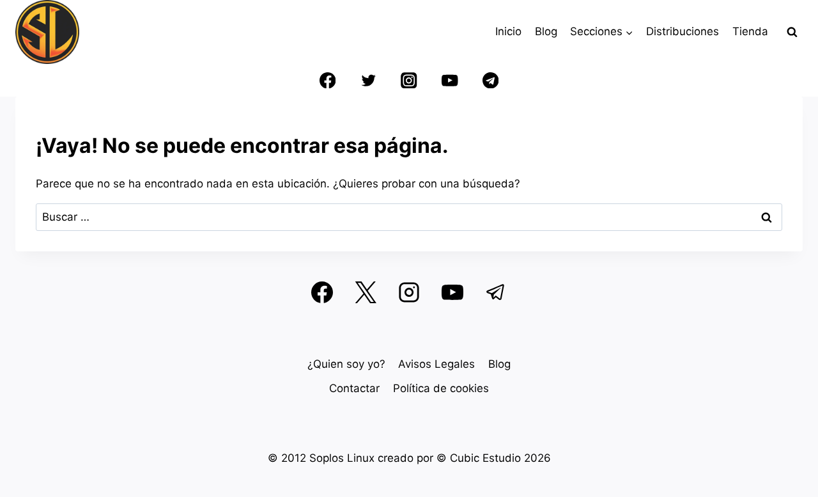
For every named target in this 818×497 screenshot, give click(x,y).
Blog (546, 31)
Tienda (750, 31)
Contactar (354, 388)
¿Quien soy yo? (346, 364)
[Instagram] (409, 80)
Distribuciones (682, 31)
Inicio (508, 31)
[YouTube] (449, 80)
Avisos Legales (436, 364)
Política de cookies (441, 388)
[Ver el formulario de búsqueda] (792, 32)
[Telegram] (490, 80)
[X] (365, 292)
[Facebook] (327, 80)
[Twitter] (368, 80)
